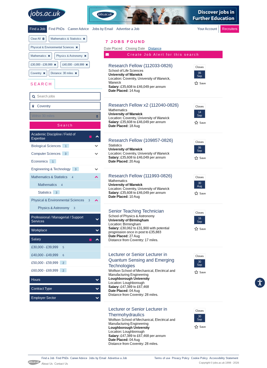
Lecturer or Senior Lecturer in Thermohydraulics (137, 311)
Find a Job (37, 29)
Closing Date (135, 48)
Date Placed (113, 48)
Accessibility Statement (223, 358)
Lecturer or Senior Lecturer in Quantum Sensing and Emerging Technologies (141, 260)
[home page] (46, 15)
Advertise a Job (127, 29)
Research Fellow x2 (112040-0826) (143, 105)
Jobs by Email (102, 29)
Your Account (207, 29)
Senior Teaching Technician (136, 211)
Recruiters (229, 29)
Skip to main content (17, 3)
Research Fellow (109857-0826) (140, 140)
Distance (154, 48)
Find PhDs (56, 29)
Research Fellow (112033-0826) (140, 65)
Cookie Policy (199, 358)
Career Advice (78, 29)
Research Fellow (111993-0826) (140, 175)
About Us (47, 363)
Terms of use (162, 358)
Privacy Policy (180, 358)
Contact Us (61, 363)
